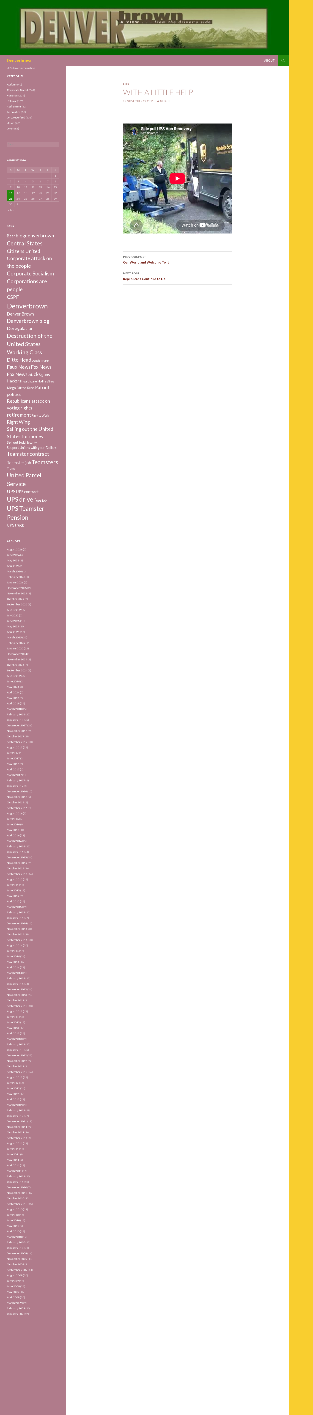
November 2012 (17, 1061)
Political (11, 101)
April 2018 (13, 703)
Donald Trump (40, 360)
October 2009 (15, 1264)
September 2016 (17, 808)
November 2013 (17, 995)
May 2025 (13, 626)
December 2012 (17, 1055)
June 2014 (13, 956)
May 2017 (13, 764)
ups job (41, 500)
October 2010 (15, 1198)
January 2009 (15, 1314)
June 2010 (13, 1220)
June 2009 (13, 1286)
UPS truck (15, 525)
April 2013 (13, 1033)
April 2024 (13, 692)
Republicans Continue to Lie (144, 276)
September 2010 (17, 1204)
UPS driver (21, 499)
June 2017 (13, 758)
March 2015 (14, 907)
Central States (24, 243)
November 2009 (17, 1259)
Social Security (28, 442)
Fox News (41, 367)
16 (10, 193)
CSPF (13, 297)
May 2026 (13, 560)
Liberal (51, 381)
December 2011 (17, 1121)
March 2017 (14, 775)
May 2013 (13, 1028)
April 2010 (13, 1231)
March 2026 (14, 571)
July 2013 (13, 1017)
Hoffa (42, 381)
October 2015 (15, 868)
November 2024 (17, 659)
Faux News (18, 367)
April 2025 (13, 632)
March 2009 (14, 1303)
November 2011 (17, 1127)
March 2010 (14, 1237)
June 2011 (13, 1154)
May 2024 (13, 687)
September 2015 (17, 874)
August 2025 (14, 610)
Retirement (14, 106)
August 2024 (14, 676)
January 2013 (15, 1050)
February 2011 (16, 1176)
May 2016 (13, 830)
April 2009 (13, 1297)
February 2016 (16, 846)
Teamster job (19, 462)
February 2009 (16, 1308)
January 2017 (15, 786)
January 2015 (15, 918)
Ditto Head (19, 360)
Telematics (13, 112)
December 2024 (17, 654)
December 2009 (17, 1253)
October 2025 (15, 599)
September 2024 (17, 670)
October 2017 (15, 736)
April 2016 (13, 835)
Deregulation (20, 328)
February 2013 (16, 1044)
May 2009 (13, 1292)
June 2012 (13, 1088)
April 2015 (13, 901)
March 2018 (14, 709)
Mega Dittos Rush (21, 388)
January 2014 (15, 984)
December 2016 (17, 791)
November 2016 (17, 797)
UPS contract (27, 491)
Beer (11, 236)
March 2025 (14, 637)
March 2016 (14, 841)
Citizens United (23, 251)
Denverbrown (20, 60)
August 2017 (14, 747)
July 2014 (13, 951)
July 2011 (13, 1149)
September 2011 (17, 1138)
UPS (126, 84)
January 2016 (15, 852)
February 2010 (16, 1242)
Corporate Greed (17, 90)
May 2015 (13, 896)
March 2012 (14, 1105)
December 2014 (17, 923)
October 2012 (15, 1066)
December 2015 (17, 857)
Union (10, 123)
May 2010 (13, 1226)
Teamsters (45, 462)
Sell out (12, 442)
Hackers (14, 381)
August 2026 (14, 549)
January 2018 (15, 720)
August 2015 (14, 879)
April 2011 (13, 1165)
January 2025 (15, 648)
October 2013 (15, 1000)
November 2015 (17, 863)
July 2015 (13, 885)
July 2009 (13, 1281)
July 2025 (13, 615)
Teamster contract (28, 454)
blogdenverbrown (35, 235)
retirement (19, 415)
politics (14, 394)
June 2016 (13, 824)
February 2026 (16, 577)
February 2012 (16, 1110)
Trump (11, 468)
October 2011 (15, 1132)
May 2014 (13, 962)
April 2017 (13, 769)
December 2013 (17, 989)
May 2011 (13, 1160)
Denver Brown (20, 313)
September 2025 (17, 604)
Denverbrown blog (28, 321)
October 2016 (15, 802)
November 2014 (17, 929)
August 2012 (14, 1077)
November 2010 (17, 1193)
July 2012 (13, 1083)
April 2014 (13, 967)
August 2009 (14, 1275)
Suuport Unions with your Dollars (32, 447)
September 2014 (17, 940)
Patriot (42, 387)
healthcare (29, 381)
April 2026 (13, 566)
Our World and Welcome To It (146, 259)
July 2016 (13, 819)
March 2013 (14, 1039)
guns (45, 374)
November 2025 (17, 593)
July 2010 (13, 1215)
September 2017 (17, 742)
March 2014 (14, 973)
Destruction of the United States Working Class (29, 343)
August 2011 (14, 1143)
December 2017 (17, 725)
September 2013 (17, 1006)
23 (10, 198)
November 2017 (17, 731)
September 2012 (17, 1072)
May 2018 (13, 698)
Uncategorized (16, 117)
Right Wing (18, 422)
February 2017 (16, 780)
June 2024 (13, 681)
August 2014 (14, 945)
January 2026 (15, 582)
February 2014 (16, 978)
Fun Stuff (12, 95)
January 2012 (15, 1116)
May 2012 (13, 1094)
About (269, 60)
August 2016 (14, 813)
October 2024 (15, 665)
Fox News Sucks (24, 374)
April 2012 (13, 1099)
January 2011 (15, 1182)
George (165, 101)
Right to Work (40, 415)
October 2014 (15, 934)
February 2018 (16, 714)
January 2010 (15, 1248)
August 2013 (14, 1011)
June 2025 (13, 621)
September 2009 (17, 1270)
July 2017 (13, 753)
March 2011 (14, 1171)
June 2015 (13, 890)
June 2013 (13, 1022)
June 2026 (13, 555)
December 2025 (17, 588)
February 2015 (16, 912)
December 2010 (17, 1187)
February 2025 (16, 643)
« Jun (11, 210)
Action (11, 84)
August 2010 (14, 1209)
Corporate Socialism (30, 273)
